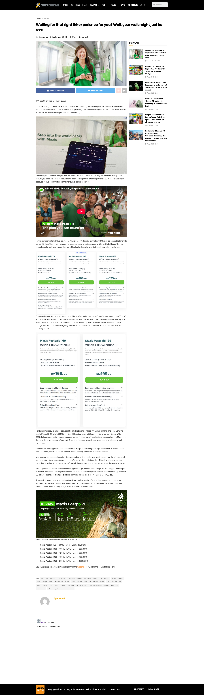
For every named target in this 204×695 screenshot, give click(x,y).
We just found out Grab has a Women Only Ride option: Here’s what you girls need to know (155, 118)
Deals (84, 5)
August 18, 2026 (152, 77)
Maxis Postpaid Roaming (64, 585)
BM (72, 5)
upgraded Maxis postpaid (63, 589)
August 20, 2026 (152, 144)
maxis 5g (61, 578)
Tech (104, 5)
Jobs (142, 5)
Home (38, 19)
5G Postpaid (50, 578)
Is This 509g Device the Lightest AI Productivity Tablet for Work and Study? (155, 70)
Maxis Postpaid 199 (96, 582)
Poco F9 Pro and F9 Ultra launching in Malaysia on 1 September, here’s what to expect (156, 86)
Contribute (133, 5)
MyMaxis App (81, 585)
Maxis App (105, 578)
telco (50, 589)
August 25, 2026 (152, 93)
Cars (123, 5)
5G (42, 578)
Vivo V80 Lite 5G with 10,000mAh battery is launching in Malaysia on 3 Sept (156, 102)
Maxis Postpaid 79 (114, 582)
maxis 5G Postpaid (75, 578)
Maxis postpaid (117, 578)
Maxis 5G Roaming (91, 578)
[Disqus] (81, 647)
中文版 (65, 5)
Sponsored (45, 19)
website (80, 566)
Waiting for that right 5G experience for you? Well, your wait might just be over (155, 54)
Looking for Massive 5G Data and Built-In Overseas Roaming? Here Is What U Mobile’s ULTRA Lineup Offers (156, 135)
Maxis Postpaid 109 (44, 582)
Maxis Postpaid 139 (62, 582)
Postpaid (114, 585)
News (77, 5)
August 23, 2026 (152, 109)
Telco (113, 5)
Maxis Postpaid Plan (44, 585)
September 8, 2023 (153, 61)
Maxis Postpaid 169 (79, 582)
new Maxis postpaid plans (99, 585)
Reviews (93, 5)
